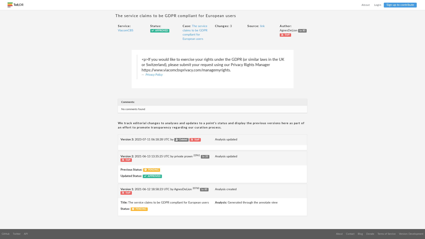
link (262, 26)
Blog (360, 234)
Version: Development (411, 234)
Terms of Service (387, 234)
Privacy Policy (154, 74)
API (26, 234)
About (366, 5)
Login (378, 5)
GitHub (5, 234)
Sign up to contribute (400, 4)
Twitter (17, 234)
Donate (370, 234)
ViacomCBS (125, 30)
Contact (350, 234)
